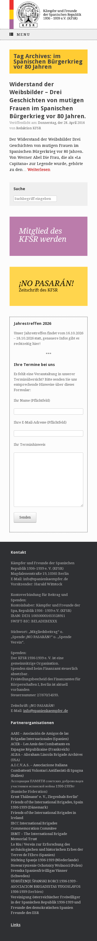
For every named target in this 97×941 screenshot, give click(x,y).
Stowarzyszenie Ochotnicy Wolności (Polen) (46, 865)
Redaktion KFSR (28, 128)
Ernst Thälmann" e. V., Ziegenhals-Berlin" (44, 797)
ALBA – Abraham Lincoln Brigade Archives (46, 754)
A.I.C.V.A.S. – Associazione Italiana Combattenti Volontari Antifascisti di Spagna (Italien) (47, 770)
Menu (23, 34)
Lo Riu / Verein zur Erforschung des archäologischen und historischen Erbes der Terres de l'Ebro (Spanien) (47, 849)
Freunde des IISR (25, 913)
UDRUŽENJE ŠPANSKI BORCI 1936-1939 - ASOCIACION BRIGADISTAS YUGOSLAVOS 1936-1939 (46, 886)
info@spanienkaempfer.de (45, 711)
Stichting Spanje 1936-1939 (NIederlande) (45, 860)
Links (15, 925)
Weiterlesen (38, 169)
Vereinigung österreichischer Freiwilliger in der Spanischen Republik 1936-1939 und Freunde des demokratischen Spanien (46, 902)
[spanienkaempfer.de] (48, 14)
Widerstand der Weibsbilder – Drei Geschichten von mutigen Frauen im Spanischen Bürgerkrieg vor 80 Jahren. (47, 100)
